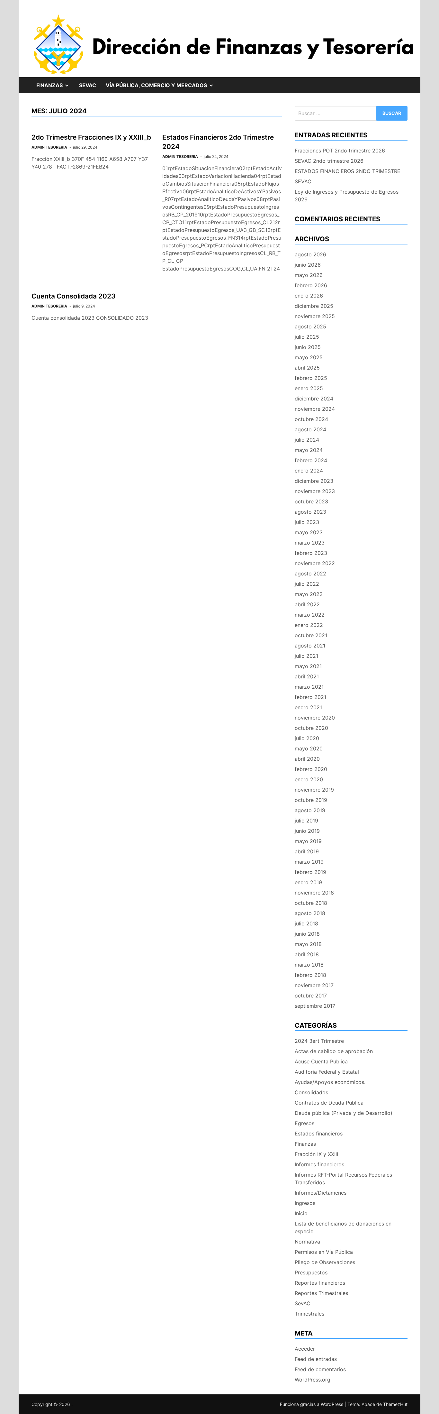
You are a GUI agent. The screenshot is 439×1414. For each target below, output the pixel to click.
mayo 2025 (309, 357)
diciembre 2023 (314, 481)
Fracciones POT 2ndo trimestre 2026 (340, 150)
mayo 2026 (309, 275)
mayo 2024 (309, 450)
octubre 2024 (311, 419)
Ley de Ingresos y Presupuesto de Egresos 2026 (347, 195)
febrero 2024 (311, 460)
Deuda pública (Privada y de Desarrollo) (343, 1113)
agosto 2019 (310, 810)
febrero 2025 (311, 378)
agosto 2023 (310, 512)
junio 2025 (308, 347)
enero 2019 (308, 882)
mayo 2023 (309, 532)
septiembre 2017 (315, 1006)
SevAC (87, 85)
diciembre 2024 (314, 398)
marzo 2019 (309, 861)
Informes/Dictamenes (320, 1192)
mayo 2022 (309, 594)
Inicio (301, 1213)
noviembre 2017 (314, 985)
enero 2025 (309, 388)
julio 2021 (306, 656)
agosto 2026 (310, 254)
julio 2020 (307, 738)
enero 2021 (308, 707)
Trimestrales (309, 1313)
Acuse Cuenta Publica (321, 1061)
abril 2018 (307, 954)
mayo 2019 (308, 841)
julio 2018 (306, 923)
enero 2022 (309, 625)
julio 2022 (307, 584)
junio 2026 (308, 265)
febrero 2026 (311, 285)
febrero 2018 (310, 975)
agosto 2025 (310, 326)
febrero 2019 (310, 872)
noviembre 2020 (315, 717)
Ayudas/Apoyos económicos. (330, 1082)
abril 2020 (307, 759)
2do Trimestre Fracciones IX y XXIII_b (91, 137)
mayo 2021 (308, 666)
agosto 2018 (310, 913)
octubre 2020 (311, 728)
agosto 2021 (310, 645)
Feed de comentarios (320, 1369)
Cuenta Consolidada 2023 (73, 296)
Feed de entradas (316, 1359)
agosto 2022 (310, 573)
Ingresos (305, 1203)
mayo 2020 (309, 748)
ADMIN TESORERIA (49, 147)
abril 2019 (307, 851)
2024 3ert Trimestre (319, 1041)
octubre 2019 (311, 800)
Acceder (305, 1348)
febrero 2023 (311, 553)
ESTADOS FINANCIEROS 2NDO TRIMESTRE (347, 171)
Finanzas (55, 87)
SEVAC (303, 181)
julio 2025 (307, 337)
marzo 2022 (310, 614)
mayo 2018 (308, 944)
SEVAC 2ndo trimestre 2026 (329, 161)
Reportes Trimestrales (321, 1293)
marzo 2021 (309, 687)
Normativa (307, 1241)
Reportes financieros (320, 1283)
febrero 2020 (311, 769)
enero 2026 (309, 295)
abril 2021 (307, 676)
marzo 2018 (309, 964)
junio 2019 (307, 831)
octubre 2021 (311, 635)
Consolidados (311, 1092)
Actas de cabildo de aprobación (334, 1051)
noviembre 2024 (315, 409)
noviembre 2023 (315, 491)
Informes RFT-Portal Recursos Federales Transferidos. (343, 1178)
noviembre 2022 (315, 563)
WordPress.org (312, 1379)
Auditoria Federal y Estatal (327, 1072)
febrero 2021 (310, 697)
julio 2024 (307, 439)
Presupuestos (311, 1272)
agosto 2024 (310, 429)
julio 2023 (307, 522)
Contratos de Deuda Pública (329, 1102)
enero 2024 (309, 470)
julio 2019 (306, 820)
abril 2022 (307, 604)
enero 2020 (309, 779)
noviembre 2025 (315, 316)
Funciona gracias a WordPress (312, 1404)
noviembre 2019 (314, 789)
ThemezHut (395, 1404)
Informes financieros (319, 1164)
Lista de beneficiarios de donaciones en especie (343, 1227)
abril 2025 (307, 367)
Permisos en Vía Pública (324, 1252)
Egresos (304, 1123)
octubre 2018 (311, 903)
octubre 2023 (311, 501)
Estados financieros (319, 1133)
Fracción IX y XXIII (316, 1154)
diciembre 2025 (314, 306)
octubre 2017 (311, 995)
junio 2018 (307, 934)
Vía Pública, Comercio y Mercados (162, 87)
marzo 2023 (310, 542)
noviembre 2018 (314, 892)
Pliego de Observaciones (325, 1262)
